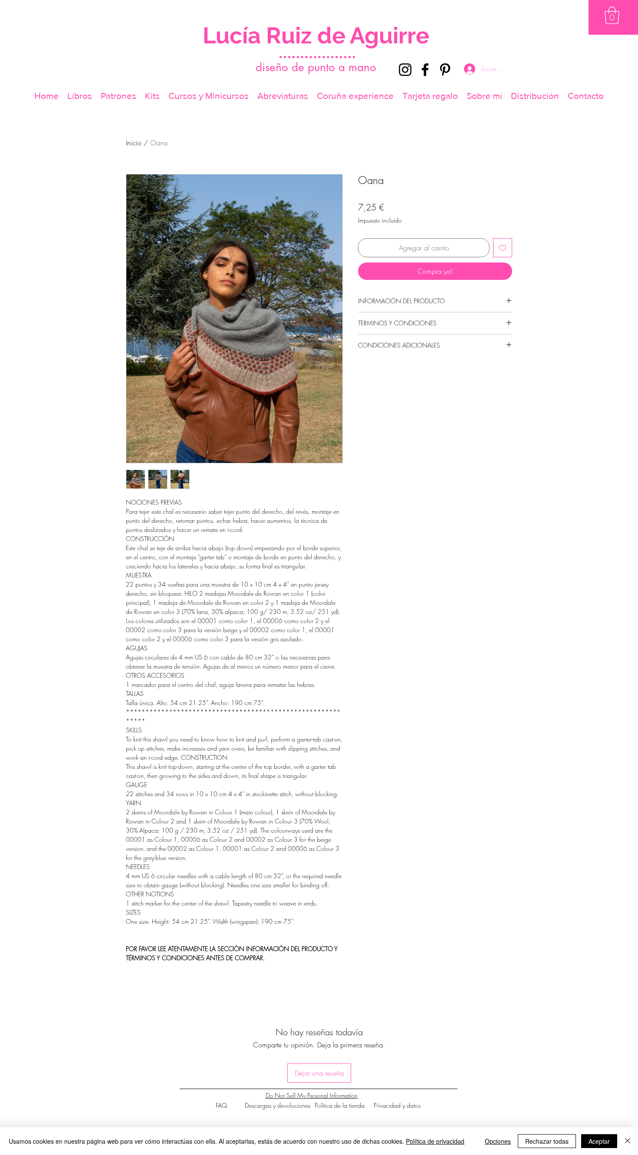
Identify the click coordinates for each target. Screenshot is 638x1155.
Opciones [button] (498, 1141)
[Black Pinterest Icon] (445, 69)
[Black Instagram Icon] (405, 69)
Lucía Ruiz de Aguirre (316, 35)
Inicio (133, 143)
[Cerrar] (627, 1141)
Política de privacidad (435, 1141)
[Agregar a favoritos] (502, 247)
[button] (612, 15)
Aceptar (599, 1141)
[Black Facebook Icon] (425, 69)
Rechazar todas (547, 1141)
